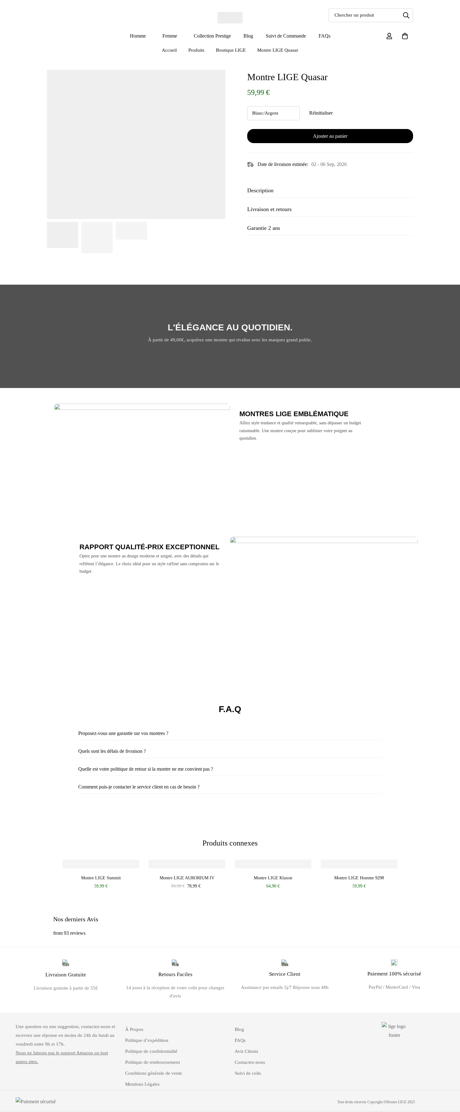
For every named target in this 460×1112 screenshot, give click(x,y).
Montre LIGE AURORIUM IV (187, 877)
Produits (196, 50)
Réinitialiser (321, 113)
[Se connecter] (389, 36)
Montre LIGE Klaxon (273, 877)
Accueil (169, 50)
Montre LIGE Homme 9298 (359, 877)
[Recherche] (406, 15)
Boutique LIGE (231, 50)
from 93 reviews (69, 933)
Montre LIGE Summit (101, 877)
